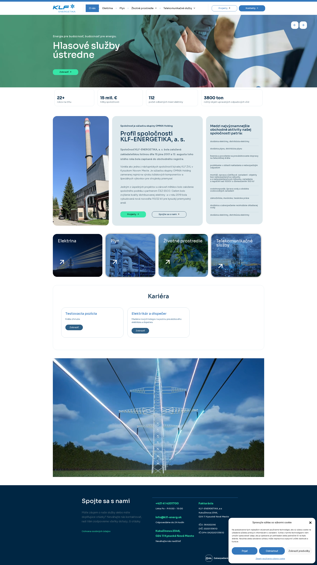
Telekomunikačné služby (177, 8)
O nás (92, 8)
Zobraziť (74, 327)
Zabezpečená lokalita (225, 558)
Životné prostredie (142, 8)
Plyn (122, 8)
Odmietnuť (272, 551)
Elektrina (107, 8)
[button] (310, 522)
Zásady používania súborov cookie (270, 558)
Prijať (245, 551)
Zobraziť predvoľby (299, 551)
